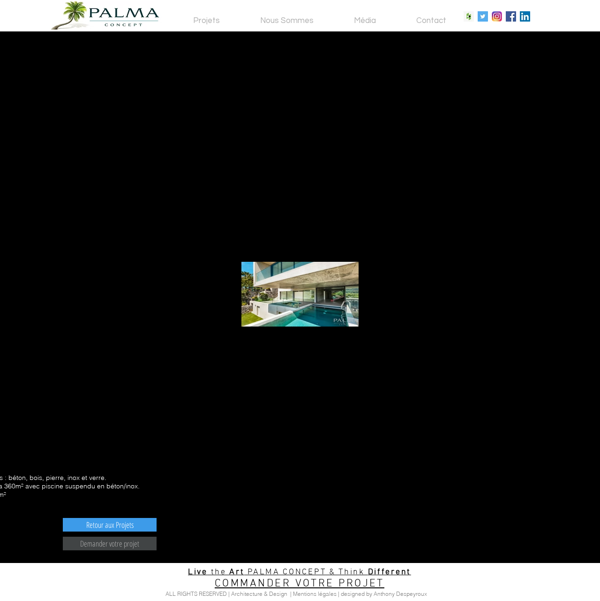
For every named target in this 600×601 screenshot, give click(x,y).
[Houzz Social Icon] (469, 16)
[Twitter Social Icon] (483, 16)
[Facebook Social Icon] (511, 16)
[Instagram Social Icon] (497, 16)
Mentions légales (315, 593)
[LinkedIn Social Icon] (525, 16)
